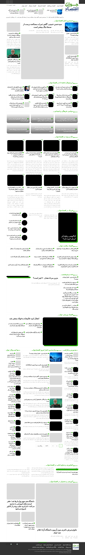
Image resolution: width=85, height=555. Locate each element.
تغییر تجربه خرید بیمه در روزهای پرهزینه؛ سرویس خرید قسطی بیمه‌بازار (70, 154)
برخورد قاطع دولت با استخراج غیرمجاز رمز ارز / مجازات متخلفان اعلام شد (16, 88)
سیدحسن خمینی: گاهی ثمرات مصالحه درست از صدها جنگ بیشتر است (13, 12)
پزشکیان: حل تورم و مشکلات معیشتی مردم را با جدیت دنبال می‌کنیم (13, 35)
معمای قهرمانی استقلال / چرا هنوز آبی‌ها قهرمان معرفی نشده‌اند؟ (34, 325)
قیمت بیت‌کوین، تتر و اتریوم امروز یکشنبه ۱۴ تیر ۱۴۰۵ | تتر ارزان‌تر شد (64, 104)
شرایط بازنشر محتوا (48, 544)
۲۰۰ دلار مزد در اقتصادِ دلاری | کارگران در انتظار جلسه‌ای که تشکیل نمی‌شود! (16, 189)
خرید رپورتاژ (68, 547)
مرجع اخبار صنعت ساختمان (38, 547)
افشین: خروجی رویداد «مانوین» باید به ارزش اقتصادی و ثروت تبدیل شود (14, 365)
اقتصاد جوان (61, 552)
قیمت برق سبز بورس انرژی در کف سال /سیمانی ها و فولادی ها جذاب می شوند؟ (71, 357)
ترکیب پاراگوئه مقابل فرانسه (33, 332)
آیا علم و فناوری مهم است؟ (12, 428)
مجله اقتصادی (61, 547)
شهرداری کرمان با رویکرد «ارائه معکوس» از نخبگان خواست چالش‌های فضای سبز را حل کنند (14, 398)
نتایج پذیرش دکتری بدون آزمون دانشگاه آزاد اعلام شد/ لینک (32, 12)
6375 (47, 446)
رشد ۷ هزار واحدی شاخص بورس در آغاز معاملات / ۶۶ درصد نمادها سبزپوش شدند (72, 436)
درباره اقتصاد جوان (67, 544)
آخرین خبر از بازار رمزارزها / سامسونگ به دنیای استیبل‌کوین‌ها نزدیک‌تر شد (63, 96)
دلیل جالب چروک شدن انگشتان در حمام (11, 453)
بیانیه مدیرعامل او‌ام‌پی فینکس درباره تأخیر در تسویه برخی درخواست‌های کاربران (40, 104)
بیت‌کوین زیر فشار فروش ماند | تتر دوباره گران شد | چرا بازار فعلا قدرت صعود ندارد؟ (39, 88)
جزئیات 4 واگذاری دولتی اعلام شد (69, 395)
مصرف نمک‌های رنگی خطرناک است (19, 256)
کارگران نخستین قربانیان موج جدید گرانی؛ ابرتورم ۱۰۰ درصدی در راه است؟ (15, 154)
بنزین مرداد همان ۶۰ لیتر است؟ (45, 278)
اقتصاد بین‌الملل (51, 5)
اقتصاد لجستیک (42, 5)
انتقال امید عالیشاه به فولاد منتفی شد (24, 318)
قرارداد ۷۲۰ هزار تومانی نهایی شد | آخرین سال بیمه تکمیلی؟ (53, 189)
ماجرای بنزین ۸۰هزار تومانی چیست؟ (38, 353)
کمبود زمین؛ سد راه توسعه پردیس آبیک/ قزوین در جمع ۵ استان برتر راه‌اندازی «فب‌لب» (14, 445)
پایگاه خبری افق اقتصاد (51, 547)
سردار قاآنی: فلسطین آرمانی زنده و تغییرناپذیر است (13, 61)
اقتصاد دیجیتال (32, 5)
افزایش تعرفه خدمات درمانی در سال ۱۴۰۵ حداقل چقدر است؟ (34, 154)
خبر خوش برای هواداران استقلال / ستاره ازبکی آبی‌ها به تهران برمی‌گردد (17, 334)
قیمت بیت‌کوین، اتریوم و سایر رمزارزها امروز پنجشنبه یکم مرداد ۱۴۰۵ (40, 96)
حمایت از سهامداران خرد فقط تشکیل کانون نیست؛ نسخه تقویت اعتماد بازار (72, 409)
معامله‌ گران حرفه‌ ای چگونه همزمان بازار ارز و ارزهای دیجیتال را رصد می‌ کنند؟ (16, 96)
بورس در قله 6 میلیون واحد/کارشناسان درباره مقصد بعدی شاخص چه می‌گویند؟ (71, 371)
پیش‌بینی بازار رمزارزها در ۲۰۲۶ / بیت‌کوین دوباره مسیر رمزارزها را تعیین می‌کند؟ (16, 104)
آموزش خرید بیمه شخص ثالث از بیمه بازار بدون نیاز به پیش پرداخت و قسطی (51, 154)
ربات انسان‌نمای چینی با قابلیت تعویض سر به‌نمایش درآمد (15, 222)
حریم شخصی (39, 544)
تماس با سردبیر (57, 544)
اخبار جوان (24, 5)
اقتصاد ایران (60, 5)
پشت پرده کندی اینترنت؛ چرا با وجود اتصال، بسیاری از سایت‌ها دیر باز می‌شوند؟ (14, 237)
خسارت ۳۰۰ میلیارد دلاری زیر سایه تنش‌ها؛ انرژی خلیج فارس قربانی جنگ (70, 307)
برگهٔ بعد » (39, 446)
